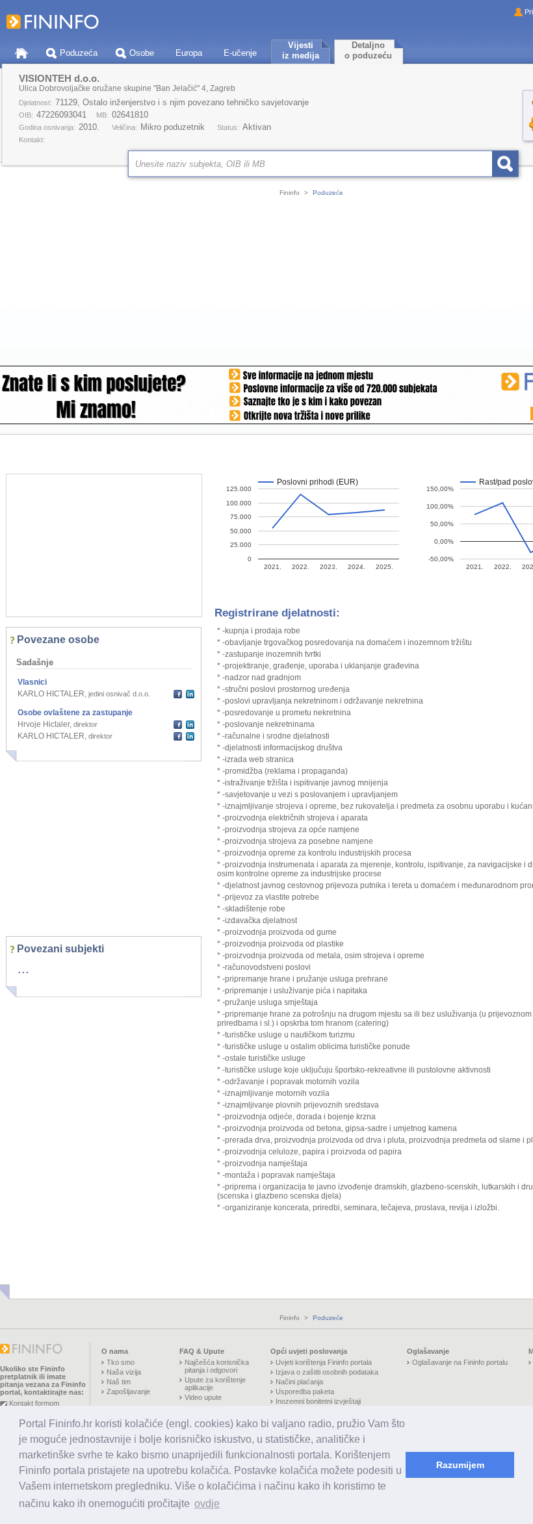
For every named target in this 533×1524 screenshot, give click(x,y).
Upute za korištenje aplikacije (215, 1383)
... (23, 968)
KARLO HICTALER (51, 693)
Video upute (203, 1397)
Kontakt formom (34, 1403)
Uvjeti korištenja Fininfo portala (324, 1362)
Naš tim (119, 1382)
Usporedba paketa (305, 1391)
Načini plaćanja (299, 1382)
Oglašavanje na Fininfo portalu (460, 1362)
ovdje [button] (207, 1503)
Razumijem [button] (460, 1465)
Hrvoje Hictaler (44, 724)
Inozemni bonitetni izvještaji (318, 1401)
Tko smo (121, 1362)
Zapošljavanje (128, 1391)
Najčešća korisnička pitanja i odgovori (217, 1366)
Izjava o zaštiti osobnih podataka (327, 1372)
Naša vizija (124, 1372)
